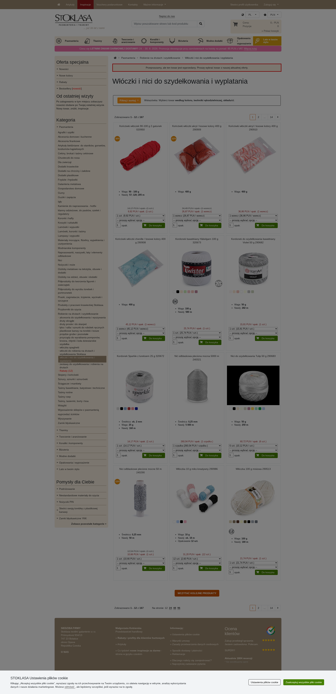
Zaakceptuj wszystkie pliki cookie (304, 682)
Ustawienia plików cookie (264, 682)
